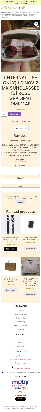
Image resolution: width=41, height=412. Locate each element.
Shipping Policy (21, 318)
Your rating (20, 159)
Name (20, 178)
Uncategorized (12, 13)
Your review (20, 165)
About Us (20, 310)
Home (3, 13)
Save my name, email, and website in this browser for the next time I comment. (20, 197)
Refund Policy (20, 322)
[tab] (21, 128)
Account (20, 339)
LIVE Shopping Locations (22, 368)
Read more (30, 248)
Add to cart (14, 114)
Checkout (20, 346)
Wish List (20, 342)
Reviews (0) (21, 128)
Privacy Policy (20, 329)
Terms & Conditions (20, 325)
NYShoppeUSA (22, 364)
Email (21, 186)
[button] (1, 8)
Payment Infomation (20, 314)
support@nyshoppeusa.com (21, 359)
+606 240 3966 (21, 356)
